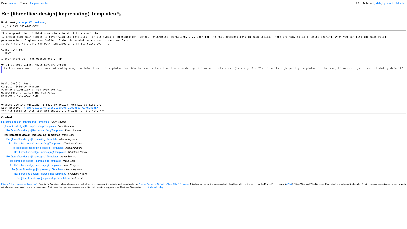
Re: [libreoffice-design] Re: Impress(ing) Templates (34, 130)
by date (377, 3)
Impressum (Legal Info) (26, 184)
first (32, 3)
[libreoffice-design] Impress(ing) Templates (25, 122)
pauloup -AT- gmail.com (31, 22)
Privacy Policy (7, 184)
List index (400, 3)
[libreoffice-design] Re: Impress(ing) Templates (30, 126)
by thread (388, 3)
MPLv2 (289, 184)
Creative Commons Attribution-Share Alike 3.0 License (164, 184)
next (16, 3)
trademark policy (155, 187)
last (47, 3)
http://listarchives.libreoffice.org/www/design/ (61, 107)
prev (10, 3)
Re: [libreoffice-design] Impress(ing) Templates (58, 13)
